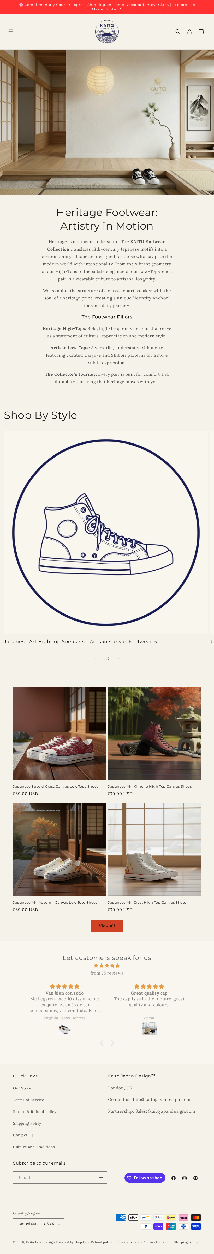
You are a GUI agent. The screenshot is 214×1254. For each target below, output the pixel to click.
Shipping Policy (27, 1123)
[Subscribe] (101, 1177)
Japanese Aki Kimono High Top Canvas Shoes (150, 786)
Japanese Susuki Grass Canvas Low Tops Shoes (55, 786)
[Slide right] (118, 658)
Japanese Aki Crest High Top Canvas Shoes (147, 902)
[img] (107, 965)
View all (107, 925)
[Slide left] (95, 658)
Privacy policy (128, 1242)
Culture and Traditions (34, 1147)
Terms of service (156, 1242)
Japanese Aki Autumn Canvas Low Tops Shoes (55, 902)
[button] (11, 31)
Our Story (22, 1088)
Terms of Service (28, 1100)
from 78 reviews (107, 973)
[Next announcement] (204, 7)
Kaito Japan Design (41, 1242)
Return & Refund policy (34, 1111)
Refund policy (101, 1242)
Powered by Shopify (71, 1242)
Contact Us (23, 1135)
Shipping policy (186, 1242)
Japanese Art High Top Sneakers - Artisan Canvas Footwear (78, 641)
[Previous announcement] (10, 7)
